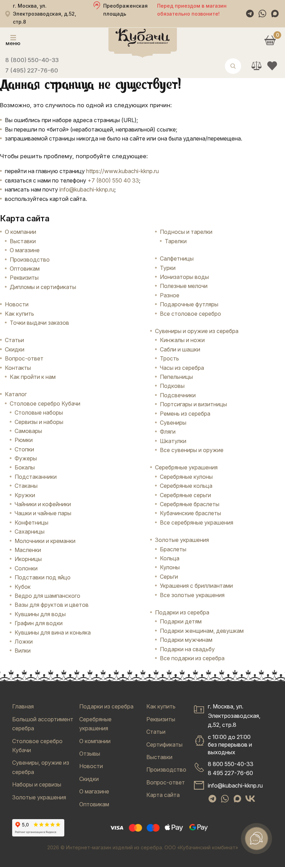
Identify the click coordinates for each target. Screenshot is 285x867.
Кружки (25, 495)
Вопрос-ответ (24, 358)
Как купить (19, 313)
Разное (169, 295)
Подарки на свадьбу (187, 649)
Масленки (28, 549)
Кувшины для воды (40, 614)
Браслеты (173, 549)
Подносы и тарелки (186, 231)
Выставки (23, 241)
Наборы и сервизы (36, 784)
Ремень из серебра (185, 413)
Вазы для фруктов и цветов (52, 604)
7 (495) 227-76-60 (31, 70)
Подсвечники (178, 395)
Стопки (24, 449)
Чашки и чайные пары (43, 513)
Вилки (23, 650)
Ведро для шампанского (47, 595)
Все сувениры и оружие (191, 450)
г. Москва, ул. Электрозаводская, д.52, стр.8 (234, 715)
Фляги (168, 431)
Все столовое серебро (190, 313)
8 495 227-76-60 (230, 773)
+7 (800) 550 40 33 (113, 180)
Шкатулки (173, 440)
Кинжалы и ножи (182, 340)
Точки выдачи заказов (39, 322)
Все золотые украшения (192, 595)
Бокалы (25, 467)
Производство (30, 259)
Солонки (26, 568)
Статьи (14, 340)
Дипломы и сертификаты (43, 286)
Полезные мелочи (183, 285)
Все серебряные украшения (196, 522)
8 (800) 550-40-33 (32, 60)
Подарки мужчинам (186, 639)
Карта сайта (163, 794)
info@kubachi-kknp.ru (86, 189)
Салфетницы (177, 258)
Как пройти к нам (33, 376)
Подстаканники (36, 476)
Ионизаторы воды (184, 276)
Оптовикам (25, 268)
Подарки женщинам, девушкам (202, 630)
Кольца (169, 558)
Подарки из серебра (106, 706)
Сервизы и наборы (39, 421)
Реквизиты (24, 277)
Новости (16, 304)
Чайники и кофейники (43, 504)
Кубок (23, 586)
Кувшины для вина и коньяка (53, 632)
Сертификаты (164, 744)
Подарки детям (181, 621)
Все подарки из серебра (192, 658)
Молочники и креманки (45, 540)
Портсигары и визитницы (193, 404)
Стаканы (26, 485)
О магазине (25, 250)
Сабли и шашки (180, 349)
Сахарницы (29, 531)
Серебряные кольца (186, 485)
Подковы (172, 385)
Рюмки (24, 439)
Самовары (28, 430)
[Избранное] (272, 66)
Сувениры (173, 422)
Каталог (16, 394)
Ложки (24, 641)
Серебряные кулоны (186, 476)
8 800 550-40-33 (230, 763)
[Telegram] (250, 14)
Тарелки (176, 241)
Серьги (169, 576)
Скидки (14, 349)
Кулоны (170, 567)
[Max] (275, 14)
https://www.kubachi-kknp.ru (122, 171)
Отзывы (89, 753)
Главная (23, 706)
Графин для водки (39, 623)
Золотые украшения (39, 797)
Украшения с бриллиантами (196, 585)
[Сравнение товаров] (256, 66)
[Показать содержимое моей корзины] (270, 40)
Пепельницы (176, 376)
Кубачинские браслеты (190, 513)
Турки (168, 267)
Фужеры (26, 458)
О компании (20, 231)
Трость (169, 358)
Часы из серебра (182, 367)
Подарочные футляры (189, 304)
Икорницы (28, 558)
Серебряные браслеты (189, 504)
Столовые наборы (39, 412)
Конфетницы (31, 522)
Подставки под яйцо (43, 577)
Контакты (18, 367)
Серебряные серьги (185, 495)
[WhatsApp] (262, 14)
